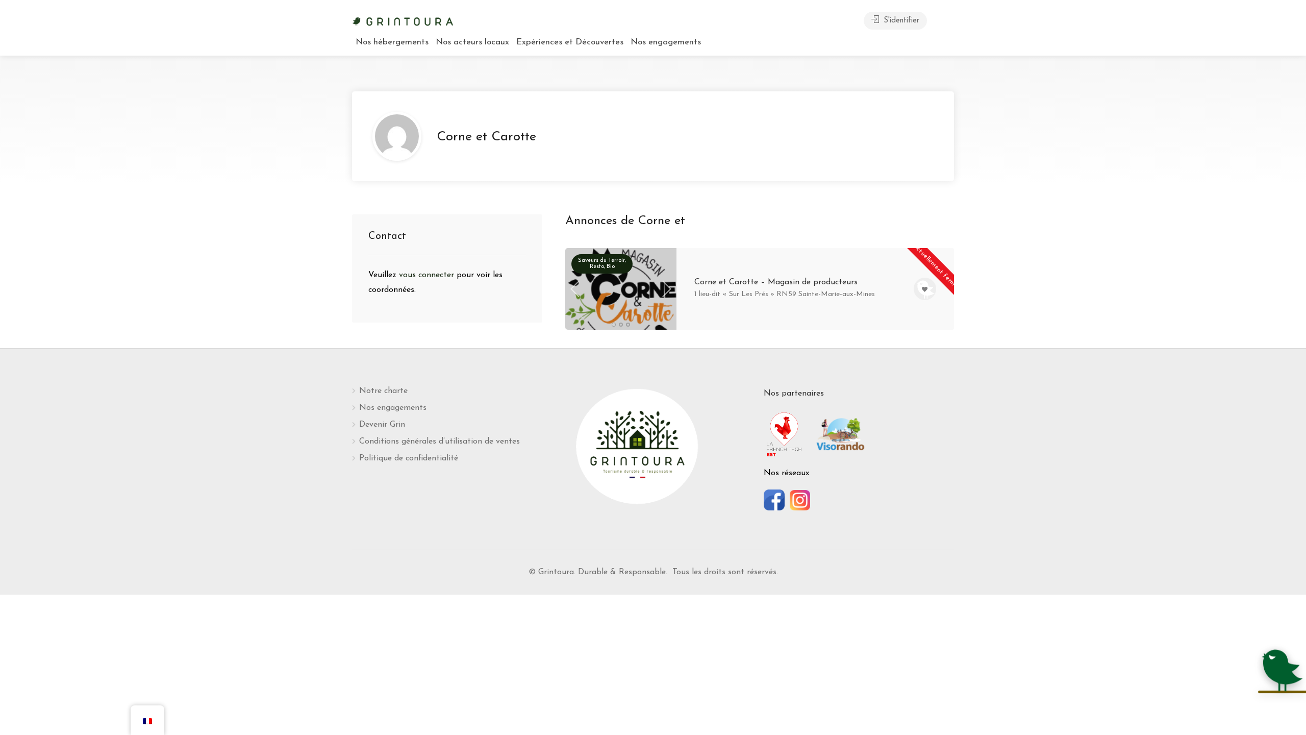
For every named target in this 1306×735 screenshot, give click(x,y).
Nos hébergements (392, 42)
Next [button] (667, 289)
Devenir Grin (382, 425)
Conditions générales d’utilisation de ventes (439, 441)
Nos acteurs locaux (472, 42)
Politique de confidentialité (408, 458)
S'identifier (900, 20)
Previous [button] (575, 289)
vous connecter (428, 275)
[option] (620, 302)
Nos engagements (666, 42)
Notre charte (383, 391)
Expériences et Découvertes (569, 42)
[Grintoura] (403, 20)
